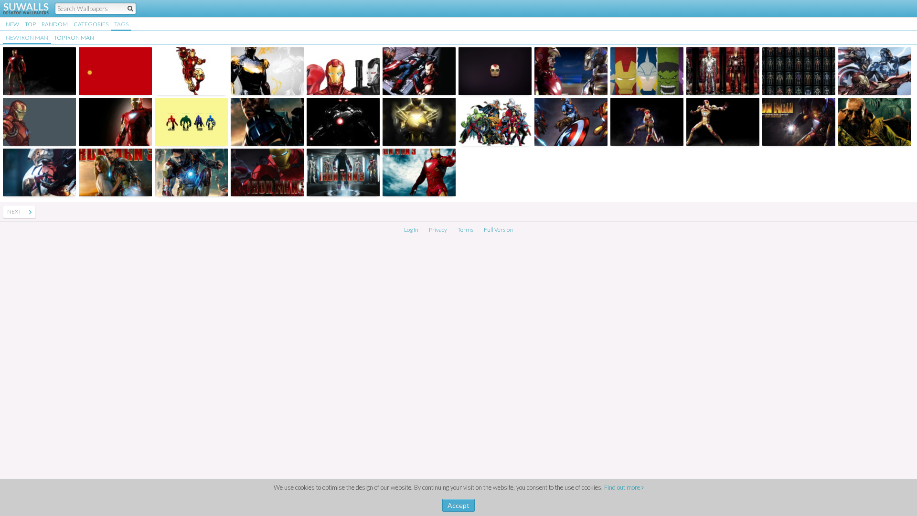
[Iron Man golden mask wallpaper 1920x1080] (115, 71)
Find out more (622, 487)
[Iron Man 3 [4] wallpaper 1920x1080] (722, 122)
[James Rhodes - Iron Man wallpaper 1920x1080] (267, 122)
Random (55, 24)
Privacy (438, 229)
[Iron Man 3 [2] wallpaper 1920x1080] (646, 122)
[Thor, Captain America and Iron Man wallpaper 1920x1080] (874, 71)
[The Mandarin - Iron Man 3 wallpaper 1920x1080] (874, 122)
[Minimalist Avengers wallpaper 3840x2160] (191, 122)
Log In (411, 229)
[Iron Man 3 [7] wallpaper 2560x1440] (419, 172)
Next (14, 211)
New (12, 24)
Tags (121, 24)
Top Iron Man (74, 37)
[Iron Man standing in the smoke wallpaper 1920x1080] (39, 71)
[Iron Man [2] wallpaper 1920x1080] (115, 122)
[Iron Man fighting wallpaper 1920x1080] (191, 71)
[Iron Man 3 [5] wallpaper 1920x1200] (39, 172)
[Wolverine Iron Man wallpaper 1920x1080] (419, 122)
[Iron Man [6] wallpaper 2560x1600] (495, 71)
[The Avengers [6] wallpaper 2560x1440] (571, 122)
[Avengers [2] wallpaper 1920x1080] (646, 71)
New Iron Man (27, 37)
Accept (458, 505)
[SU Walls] (20, 8)
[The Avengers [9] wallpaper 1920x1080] (419, 71)
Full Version (498, 229)
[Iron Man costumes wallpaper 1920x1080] (722, 71)
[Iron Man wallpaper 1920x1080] (343, 122)
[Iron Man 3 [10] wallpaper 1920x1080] (798, 122)
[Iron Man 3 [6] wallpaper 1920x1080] (115, 172)
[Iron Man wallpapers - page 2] (30, 211)
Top (30, 24)
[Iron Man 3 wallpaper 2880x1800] (191, 172)
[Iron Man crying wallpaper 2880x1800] (343, 71)
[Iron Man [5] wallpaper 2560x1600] (571, 71)
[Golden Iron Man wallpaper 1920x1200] (267, 71)
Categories (91, 24)
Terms (465, 229)
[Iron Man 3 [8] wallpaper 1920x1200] (267, 172)
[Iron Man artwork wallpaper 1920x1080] (39, 122)
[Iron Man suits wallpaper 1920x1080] (798, 71)
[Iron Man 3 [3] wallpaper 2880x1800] (343, 172)
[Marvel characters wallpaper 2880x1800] (495, 122)
